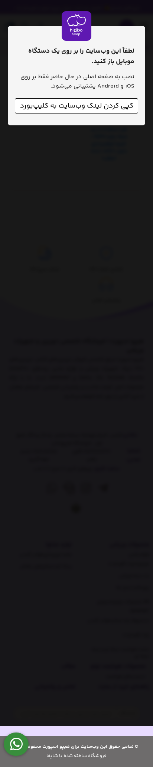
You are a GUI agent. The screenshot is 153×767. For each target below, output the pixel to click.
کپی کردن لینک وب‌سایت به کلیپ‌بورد (76, 106)
